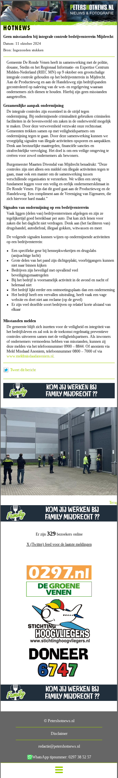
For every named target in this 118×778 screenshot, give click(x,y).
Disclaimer (59, 733)
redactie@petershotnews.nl (59, 746)
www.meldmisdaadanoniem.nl (30, 356)
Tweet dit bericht (23, 370)
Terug (113, 502)
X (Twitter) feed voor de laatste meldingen (59, 544)
